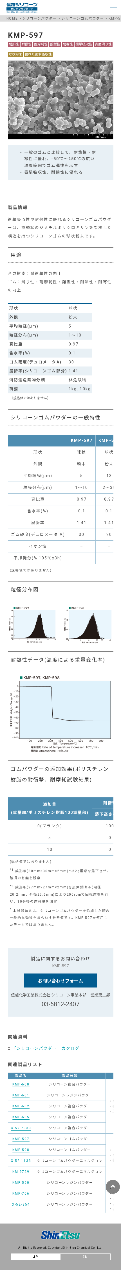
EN (85, 1257)
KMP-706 (21, 1194)
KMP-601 (21, 1095)
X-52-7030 (21, 1128)
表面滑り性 (103, 44)
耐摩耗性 (41, 44)
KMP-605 (21, 1117)
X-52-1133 (21, 1161)
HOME (12, 18)
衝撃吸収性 (83, 44)
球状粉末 (15, 54)
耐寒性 (68, 44)
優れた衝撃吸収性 (38, 54)
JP (35, 1257)
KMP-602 (21, 1106)
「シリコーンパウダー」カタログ (46, 1048)
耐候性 (26, 44)
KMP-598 (21, 1150)
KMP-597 (21, 1139)
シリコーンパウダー (39, 18)
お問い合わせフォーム (60, 981)
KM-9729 (21, 1172)
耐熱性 (14, 44)
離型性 (55, 44)
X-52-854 (21, 1204)
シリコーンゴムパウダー (83, 18)
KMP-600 (21, 1084)
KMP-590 (21, 1183)
